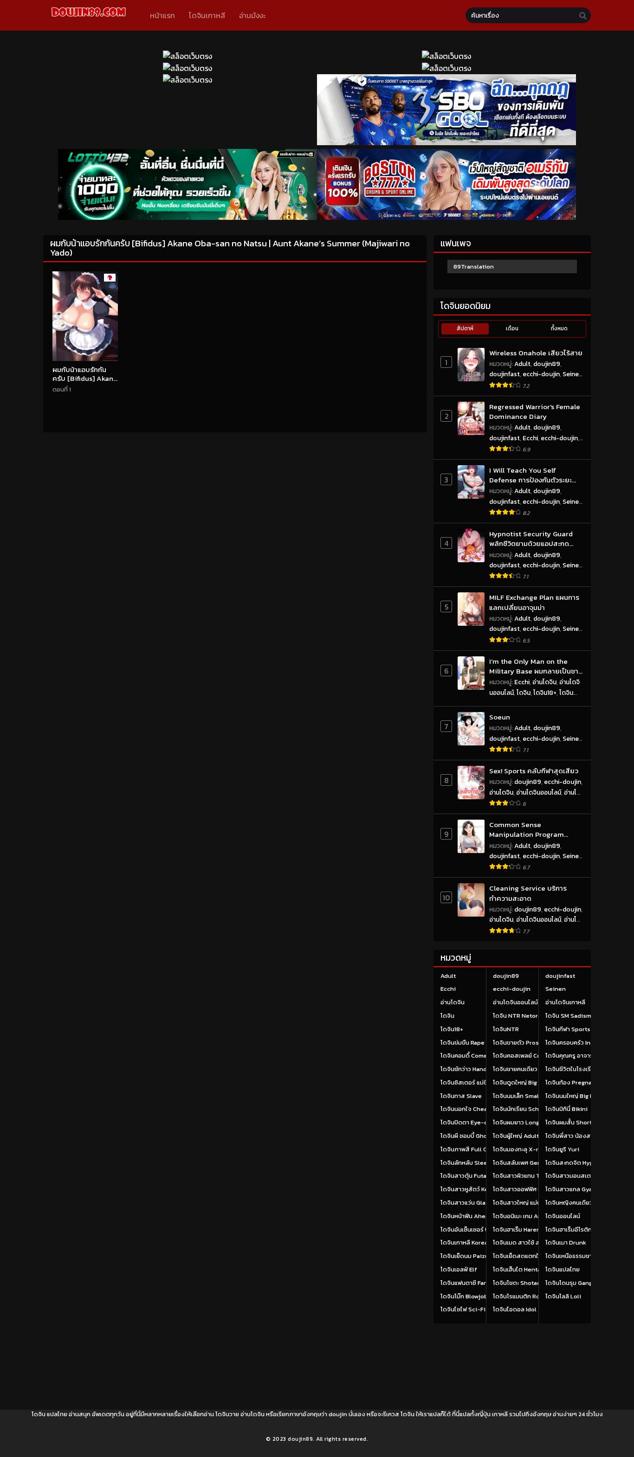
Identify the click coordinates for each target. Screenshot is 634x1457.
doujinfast (504, 374)
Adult (522, 364)
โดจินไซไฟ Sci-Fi (462, 1309)
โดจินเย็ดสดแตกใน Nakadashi (533, 1256)
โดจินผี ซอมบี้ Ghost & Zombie (481, 1135)
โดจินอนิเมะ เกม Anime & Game (534, 1216)
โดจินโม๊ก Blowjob (464, 1296)
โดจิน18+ (544, 693)
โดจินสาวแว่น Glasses (469, 1202)
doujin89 (546, 364)
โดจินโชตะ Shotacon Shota (529, 1282)
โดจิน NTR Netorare (520, 1015)
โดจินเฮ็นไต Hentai (518, 1269)
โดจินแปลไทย (562, 1269)
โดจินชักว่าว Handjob (468, 1069)
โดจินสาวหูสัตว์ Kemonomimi (479, 1189)
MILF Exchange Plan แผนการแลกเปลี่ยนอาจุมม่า (534, 602)
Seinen (572, 374)
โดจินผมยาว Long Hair (522, 1122)
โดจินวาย (227, 1414)
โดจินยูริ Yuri (562, 1149)
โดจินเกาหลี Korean (466, 1242)
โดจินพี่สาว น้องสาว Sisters (581, 1135)
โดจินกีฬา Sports (567, 1029)
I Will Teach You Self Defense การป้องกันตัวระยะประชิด (530, 475)
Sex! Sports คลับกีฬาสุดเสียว (533, 771)
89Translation (473, 266)
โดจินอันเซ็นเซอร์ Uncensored (480, 1229)
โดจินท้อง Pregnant (571, 1082)
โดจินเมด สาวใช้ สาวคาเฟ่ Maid (533, 1242)
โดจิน (523, 693)
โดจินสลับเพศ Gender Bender (533, 1162)
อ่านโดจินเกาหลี (565, 1002)
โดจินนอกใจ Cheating (469, 1108)
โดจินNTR (506, 1029)
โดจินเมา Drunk (565, 1242)
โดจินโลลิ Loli (563, 1296)
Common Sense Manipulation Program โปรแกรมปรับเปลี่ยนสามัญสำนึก (526, 830)
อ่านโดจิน (544, 682)
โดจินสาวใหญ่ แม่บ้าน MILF (527, 1202)
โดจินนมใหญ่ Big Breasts (578, 1095)
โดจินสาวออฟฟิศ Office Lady (531, 1189)
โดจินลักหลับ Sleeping (470, 1162)
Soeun (499, 717)
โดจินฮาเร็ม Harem (517, 1229)
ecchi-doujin (541, 374)
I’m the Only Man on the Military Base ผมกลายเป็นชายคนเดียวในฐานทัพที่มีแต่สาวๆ (536, 666)
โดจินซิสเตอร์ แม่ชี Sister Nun (479, 1082)
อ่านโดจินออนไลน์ (538, 792)
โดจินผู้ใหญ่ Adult (516, 1135)
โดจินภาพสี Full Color (469, 1149)
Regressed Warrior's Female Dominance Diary (534, 412)
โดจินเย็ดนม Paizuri (466, 1256)
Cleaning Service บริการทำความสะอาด (528, 893)
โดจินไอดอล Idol (515, 1309)
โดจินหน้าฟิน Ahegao (467, 1216)
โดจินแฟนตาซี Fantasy (469, 1282)
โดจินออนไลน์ (562, 1216)
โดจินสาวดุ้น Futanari (469, 1175)
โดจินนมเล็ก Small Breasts (528, 1095)
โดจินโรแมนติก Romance (526, 1296)
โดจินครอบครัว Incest (574, 1042)
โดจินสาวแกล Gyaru (571, 1189)
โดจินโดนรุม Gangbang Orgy (583, 1282)
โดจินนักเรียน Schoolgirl (525, 1108)
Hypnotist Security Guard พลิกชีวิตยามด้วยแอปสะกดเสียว (531, 539)
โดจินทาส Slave (461, 1095)
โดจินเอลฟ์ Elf (458, 1269)
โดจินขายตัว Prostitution (527, 1042)
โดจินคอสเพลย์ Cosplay (524, 1055)
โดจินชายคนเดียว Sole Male (530, 1069)
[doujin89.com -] (88, 18)
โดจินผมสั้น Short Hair (574, 1122)
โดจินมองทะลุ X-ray (519, 1149)
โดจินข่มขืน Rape (462, 1042)
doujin (338, 1414)
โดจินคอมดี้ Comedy (467, 1055)
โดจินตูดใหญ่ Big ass (520, 1082)
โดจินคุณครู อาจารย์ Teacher (583, 1055)
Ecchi (530, 438)
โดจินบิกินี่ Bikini (566, 1108)
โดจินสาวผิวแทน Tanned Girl (531, 1175)
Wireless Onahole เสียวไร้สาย (535, 353)
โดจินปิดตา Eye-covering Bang (482, 1122)
